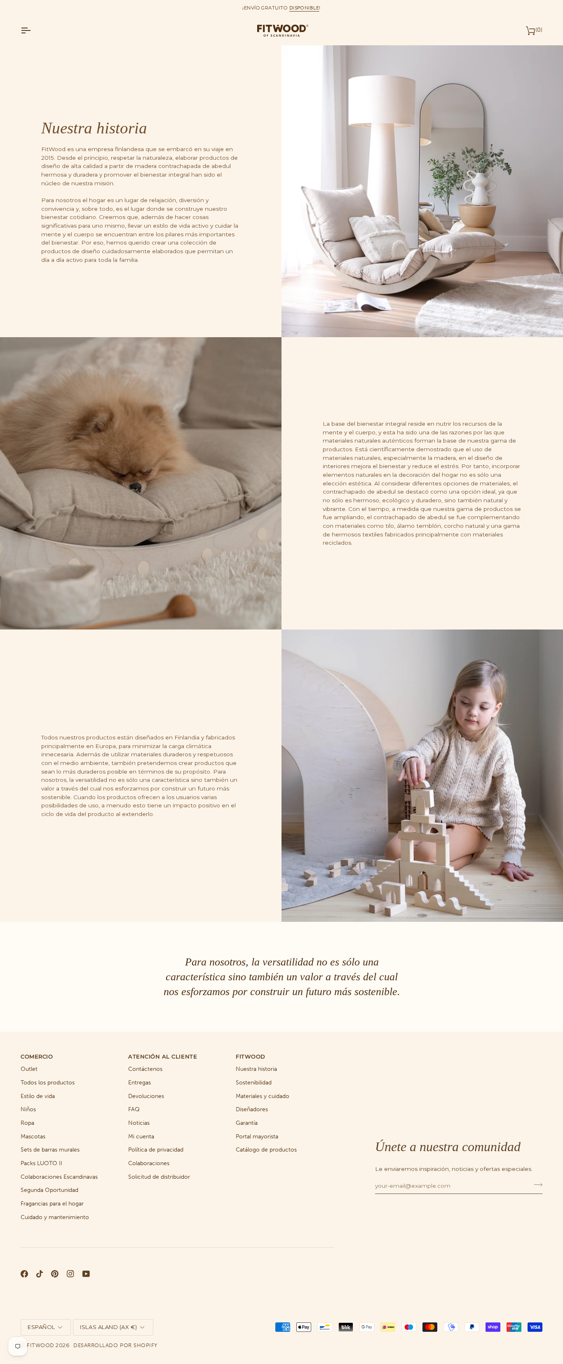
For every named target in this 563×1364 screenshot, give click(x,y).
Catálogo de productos (266, 1149)
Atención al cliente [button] (162, 1056)
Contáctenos (145, 1069)
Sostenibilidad (254, 1082)
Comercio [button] (37, 1056)
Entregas (139, 1082)
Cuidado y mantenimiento (55, 1217)
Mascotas (33, 1136)
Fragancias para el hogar (52, 1203)
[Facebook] (24, 1274)
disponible (304, 8)
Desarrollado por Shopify (115, 1345)
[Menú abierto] (33, 30)
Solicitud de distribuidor (159, 1176)
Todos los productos (48, 1082)
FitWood (40, 1345)
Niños (28, 1109)
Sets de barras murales (50, 1149)
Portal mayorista (257, 1136)
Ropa (27, 1122)
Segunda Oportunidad (49, 1190)
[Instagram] (70, 1274)
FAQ (134, 1109)
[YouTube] (86, 1274)
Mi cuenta (141, 1136)
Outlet (29, 1069)
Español (41, 1327)
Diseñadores (252, 1109)
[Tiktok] (39, 1274)
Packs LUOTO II (41, 1163)
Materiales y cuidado (262, 1096)
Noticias (139, 1122)
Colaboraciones (148, 1163)
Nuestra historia (256, 1069)
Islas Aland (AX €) (108, 1327)
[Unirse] (535, 1184)
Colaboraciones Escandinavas (59, 1176)
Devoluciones (146, 1096)
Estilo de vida (38, 1096)
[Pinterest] (55, 1274)
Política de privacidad (155, 1149)
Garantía (247, 1122)
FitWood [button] (250, 1056)
